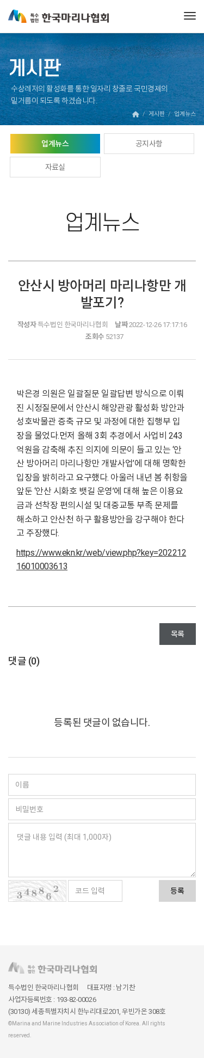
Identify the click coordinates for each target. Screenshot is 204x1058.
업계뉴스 (55, 143)
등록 (177, 891)
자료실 (55, 167)
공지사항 (149, 143)
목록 (177, 634)
